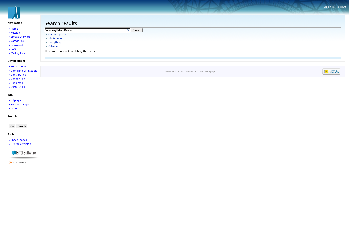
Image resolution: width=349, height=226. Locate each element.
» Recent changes (19, 104)
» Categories (16, 41)
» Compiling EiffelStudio (23, 70)
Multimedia (55, 38)
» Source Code (17, 66)
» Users (13, 108)
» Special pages (18, 140)
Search (12, 116)
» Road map (16, 83)
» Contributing (17, 74)
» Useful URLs (17, 87)
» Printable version (20, 144)
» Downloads (16, 45)
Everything (55, 42)
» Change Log (17, 79)
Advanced (54, 46)
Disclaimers (170, 71)
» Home (13, 28)
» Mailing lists (17, 53)
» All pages (15, 100)
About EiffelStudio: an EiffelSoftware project (197, 71)
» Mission (14, 32)
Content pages (57, 34)
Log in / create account (335, 6)
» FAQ (12, 49)
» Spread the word (20, 36)
